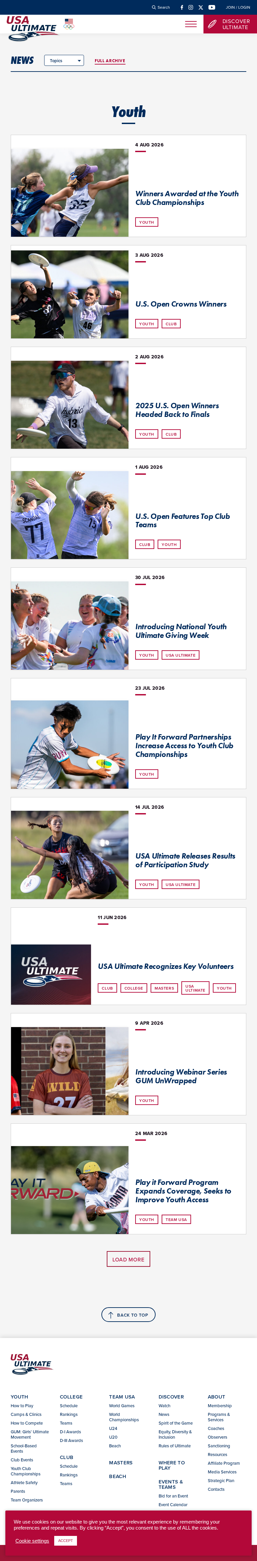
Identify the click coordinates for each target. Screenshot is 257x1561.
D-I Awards (70, 1432)
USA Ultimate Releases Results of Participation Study (185, 860)
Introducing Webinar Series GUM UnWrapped (181, 1076)
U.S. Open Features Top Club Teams (182, 521)
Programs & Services (219, 1417)
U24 (113, 1428)
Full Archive (110, 60)
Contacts (216, 1489)
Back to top (132, 1315)
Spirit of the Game (176, 1423)
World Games (122, 1406)
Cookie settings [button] (32, 1541)
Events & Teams (171, 1484)
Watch (164, 1406)
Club (171, 324)
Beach (115, 1446)
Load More (128, 1259)
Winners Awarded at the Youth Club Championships (186, 198)
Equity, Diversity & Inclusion (175, 1434)
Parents (18, 1491)
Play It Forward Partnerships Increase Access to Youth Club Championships (184, 745)
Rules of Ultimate (175, 1446)
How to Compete (27, 1423)
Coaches (216, 1428)
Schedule (69, 1406)
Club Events (22, 1460)
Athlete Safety (24, 1482)
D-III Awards (71, 1440)
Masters (164, 988)
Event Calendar (173, 1504)
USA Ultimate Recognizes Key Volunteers (165, 966)
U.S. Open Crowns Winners (181, 304)
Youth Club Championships (25, 1471)
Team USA (176, 1219)
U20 (113, 1437)
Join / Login (238, 7)
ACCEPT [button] (65, 1541)
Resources (217, 1454)
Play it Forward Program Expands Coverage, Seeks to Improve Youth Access (183, 1191)
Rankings (69, 1414)
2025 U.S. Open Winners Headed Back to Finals (177, 410)
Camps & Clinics (26, 1414)
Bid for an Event (173, 1496)
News (22, 60)
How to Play (22, 1406)
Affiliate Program (224, 1463)
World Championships (124, 1417)
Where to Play (172, 1465)
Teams (66, 1423)
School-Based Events (24, 1448)
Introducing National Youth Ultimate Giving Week (181, 631)
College (133, 988)
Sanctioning (219, 1446)
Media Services (222, 1472)
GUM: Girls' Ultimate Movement (30, 1434)
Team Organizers (27, 1500)
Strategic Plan (221, 1480)
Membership (220, 1406)
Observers (217, 1437)
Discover (171, 1396)
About (217, 1396)
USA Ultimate (180, 655)
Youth (146, 222)
